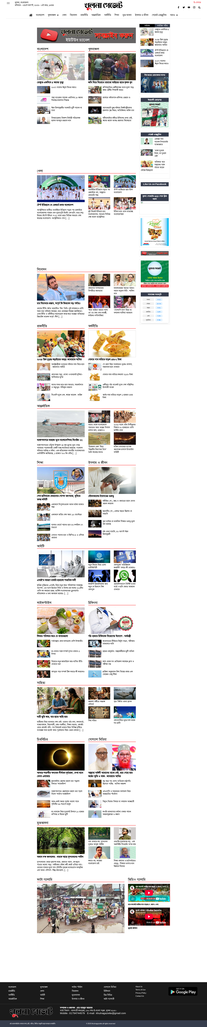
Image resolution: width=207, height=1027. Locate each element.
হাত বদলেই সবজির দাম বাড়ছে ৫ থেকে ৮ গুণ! (143, 904)
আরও (172, 15)
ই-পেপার (197, 2)
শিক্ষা (117, 15)
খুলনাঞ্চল (52, 15)
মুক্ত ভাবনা (127, 15)
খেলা (64, 15)
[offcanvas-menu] (8, 3)
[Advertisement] (86, 149)
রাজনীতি (84, 15)
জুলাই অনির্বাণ (132, 928)
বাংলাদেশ (40, 15)
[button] (43, 908)
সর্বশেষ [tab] (147, 25)
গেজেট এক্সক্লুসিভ (159, 15)
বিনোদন (73, 15)
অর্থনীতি (107, 15)
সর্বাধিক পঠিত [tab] (162, 25)
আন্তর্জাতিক (96, 15)
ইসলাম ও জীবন (141, 15)
